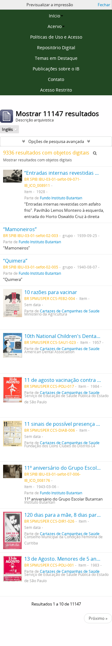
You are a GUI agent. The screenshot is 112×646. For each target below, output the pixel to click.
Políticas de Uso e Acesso (56, 37)
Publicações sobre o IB (56, 69)
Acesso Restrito (56, 90)
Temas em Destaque (56, 58)
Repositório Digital (56, 47)
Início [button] (54, 16)
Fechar (104, 4)
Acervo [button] (55, 26)
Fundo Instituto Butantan (61, 197)
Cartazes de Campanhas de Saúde (70, 310)
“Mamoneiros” (20, 229)
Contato (56, 79)
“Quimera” (15, 260)
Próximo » (98, 618)
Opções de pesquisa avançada (56, 141)
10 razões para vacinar (50, 292)
